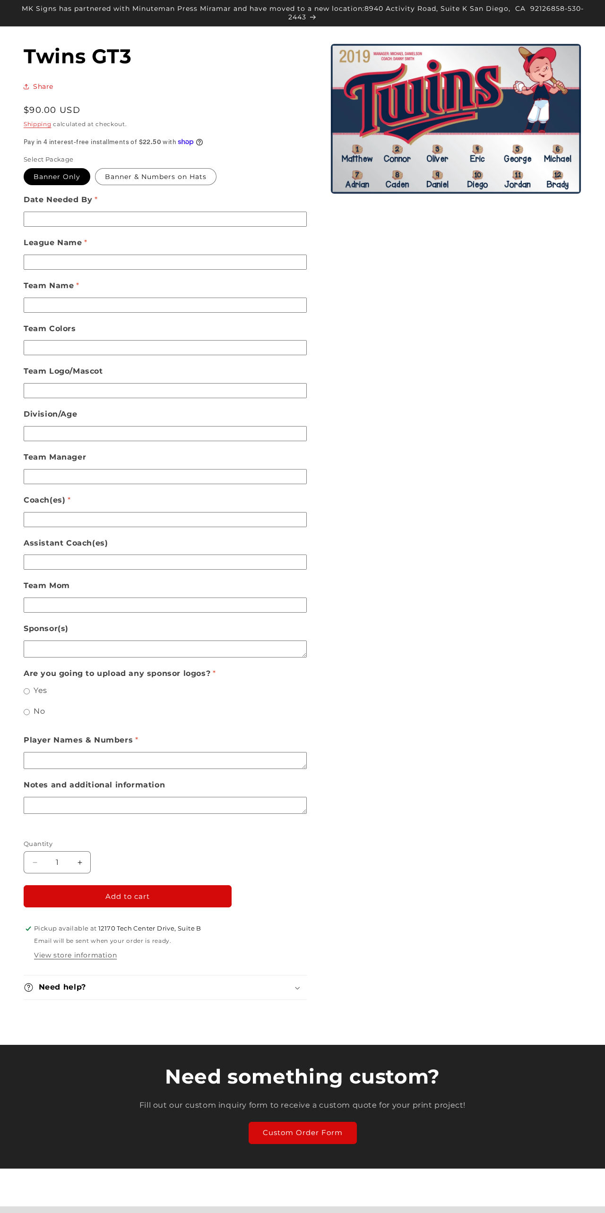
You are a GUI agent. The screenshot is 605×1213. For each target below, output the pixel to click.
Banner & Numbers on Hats (156, 176)
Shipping (38, 124)
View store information (75, 955)
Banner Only (57, 176)
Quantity (38, 843)
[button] (165, 987)
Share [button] (43, 86)
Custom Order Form (303, 1132)
